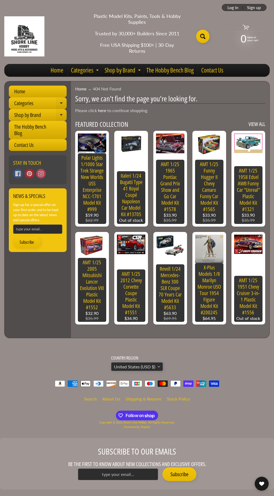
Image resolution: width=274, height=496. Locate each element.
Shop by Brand (123, 71)
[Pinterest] (29, 173)
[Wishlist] (262, 484)
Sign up (254, 7)
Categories (85, 71)
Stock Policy (178, 398)
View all (257, 124)
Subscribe (27, 242)
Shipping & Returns (143, 398)
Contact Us (212, 70)
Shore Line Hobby (135, 422)
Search (90, 398)
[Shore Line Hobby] (24, 36)
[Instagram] (41, 173)
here (102, 110)
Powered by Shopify (137, 427)
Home (57, 70)
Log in (232, 7)
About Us (111, 398)
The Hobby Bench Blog (170, 70)
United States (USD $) (134, 366)
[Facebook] (18, 173)
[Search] (203, 36)
